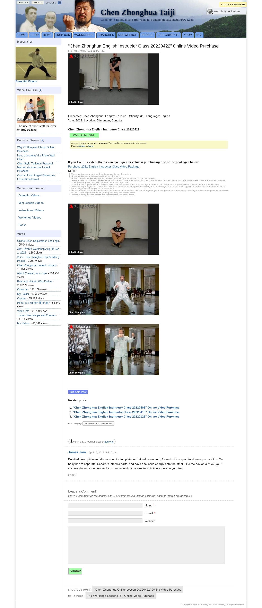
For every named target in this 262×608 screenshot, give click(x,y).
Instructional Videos (31, 210)
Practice (23, 2)
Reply (72, 475)
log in (91, 146)
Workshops (84, 34)
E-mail (150, 513)
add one (109, 441)
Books (22, 224)
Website (150, 521)
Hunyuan (63, 34)
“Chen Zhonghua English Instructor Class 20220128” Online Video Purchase (126, 416)
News (47, 34)
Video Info (23, 310)
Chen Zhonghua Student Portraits (37, 265)
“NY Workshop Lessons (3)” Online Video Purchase (120, 595)
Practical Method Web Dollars (34, 281)
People (147, 34)
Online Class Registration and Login (38, 240)
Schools (51, 3)
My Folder (23, 294)
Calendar (22, 289)
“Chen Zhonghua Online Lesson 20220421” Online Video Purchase (137, 589)
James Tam (77, 452)
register (81, 146)
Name (149, 505)
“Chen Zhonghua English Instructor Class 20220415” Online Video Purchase (126, 412)
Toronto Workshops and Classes (36, 315)
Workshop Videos (29, 217)
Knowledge (127, 34)
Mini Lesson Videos (31, 202)
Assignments (169, 34)
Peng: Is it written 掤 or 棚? (33, 302)
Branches (106, 34)
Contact (37, 2)
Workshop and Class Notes (98, 423)
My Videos (23, 323)
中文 (199, 34)
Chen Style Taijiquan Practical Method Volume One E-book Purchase (35, 167)
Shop (34, 34)
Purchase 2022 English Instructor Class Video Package (103, 166)
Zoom (188, 34)
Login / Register (233, 4)
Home (22, 34)
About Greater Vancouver (32, 273)
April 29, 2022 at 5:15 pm (102, 452)
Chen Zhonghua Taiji (138, 12)
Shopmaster (79, 51)
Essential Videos (29, 195)
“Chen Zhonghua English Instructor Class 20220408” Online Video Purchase (126, 407)
